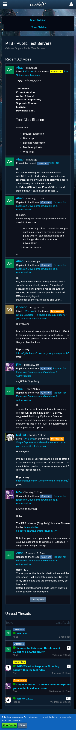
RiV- (19, 364)
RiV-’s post (29, 71)
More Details (9, 725)
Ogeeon (21, 307)
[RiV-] (9, 373)
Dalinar (21, 435)
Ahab (20, 67)
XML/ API (54, 163)
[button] (5, 4)
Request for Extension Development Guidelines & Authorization (41, 206)
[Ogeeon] (9, 332)
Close (22, 725)
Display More (38, 599)
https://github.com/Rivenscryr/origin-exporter (41, 353)
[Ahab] (9, 110)
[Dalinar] (9, 459)
